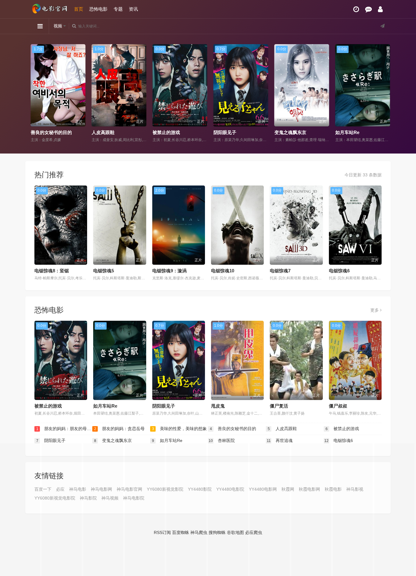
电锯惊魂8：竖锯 (51, 270)
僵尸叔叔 (338, 405)
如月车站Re (345, 132)
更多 (375, 310)
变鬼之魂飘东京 (288, 132)
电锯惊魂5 (103, 270)
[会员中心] (380, 9)
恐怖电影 (98, 9)
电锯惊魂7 (280, 270)
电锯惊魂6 (339, 270)
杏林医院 (222, 440)
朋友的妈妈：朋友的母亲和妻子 (64, 428)
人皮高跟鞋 (100, 132)
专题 (118, 9)
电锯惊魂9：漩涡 (169, 270)
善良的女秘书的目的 (48, 132)
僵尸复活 (279, 405)
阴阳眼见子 (222, 132)
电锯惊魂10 (222, 270)
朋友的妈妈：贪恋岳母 (119, 428)
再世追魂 (280, 440)
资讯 (133, 9)
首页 (78, 9)
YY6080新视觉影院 (165, 489)
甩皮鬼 (218, 405)
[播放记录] (356, 9)
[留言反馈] (368, 9)
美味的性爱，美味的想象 (179, 428)
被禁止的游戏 (164, 132)
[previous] (32, 93)
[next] (384, 93)
